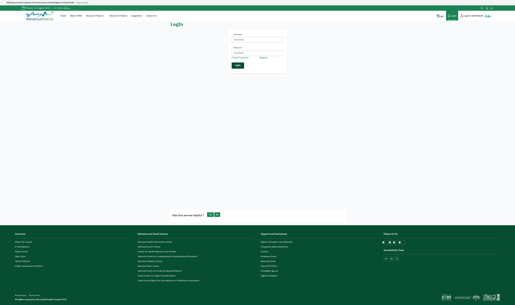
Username (238, 34)
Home (63, 15)
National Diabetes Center (150, 261)
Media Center (21, 251)
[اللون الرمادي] (386, 258)
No (217, 214)
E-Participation (22, 246)
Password (238, 47)
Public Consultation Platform (29, 266)
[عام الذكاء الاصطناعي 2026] (491, 297)
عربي (442, 15)
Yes (210, 214)
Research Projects (95, 15)
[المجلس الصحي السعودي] (467, 297)
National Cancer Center (149, 246)
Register (264, 57)
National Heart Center (148, 266)
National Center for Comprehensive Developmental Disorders (167, 256)
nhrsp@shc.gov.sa (269, 271)
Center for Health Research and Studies (157, 251)
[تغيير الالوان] (482, 8)
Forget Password (240, 57)
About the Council (23, 242)
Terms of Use (34, 295)
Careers (264, 251)
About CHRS (76, 15)
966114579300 (269, 266)
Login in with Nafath (473, 15)
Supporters (136, 15)
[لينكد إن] (397, 242)
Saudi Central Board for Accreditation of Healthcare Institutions (168, 280)
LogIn (453, 15)
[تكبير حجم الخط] (487, 8)
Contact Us (151, 15)
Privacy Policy (21, 295)
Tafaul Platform (22, 261)
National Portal (268, 261)
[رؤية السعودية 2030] (446, 297)
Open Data (20, 256)
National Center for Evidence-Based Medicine (160, 271)
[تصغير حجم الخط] (491, 8)
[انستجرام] (391, 242)
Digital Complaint (269, 275)
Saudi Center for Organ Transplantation (157, 275)
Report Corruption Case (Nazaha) (277, 242)
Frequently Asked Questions (274, 246)
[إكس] (386, 242)
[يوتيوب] (402, 242)
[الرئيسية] (39, 16)
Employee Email (269, 256)
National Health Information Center (155, 242)
